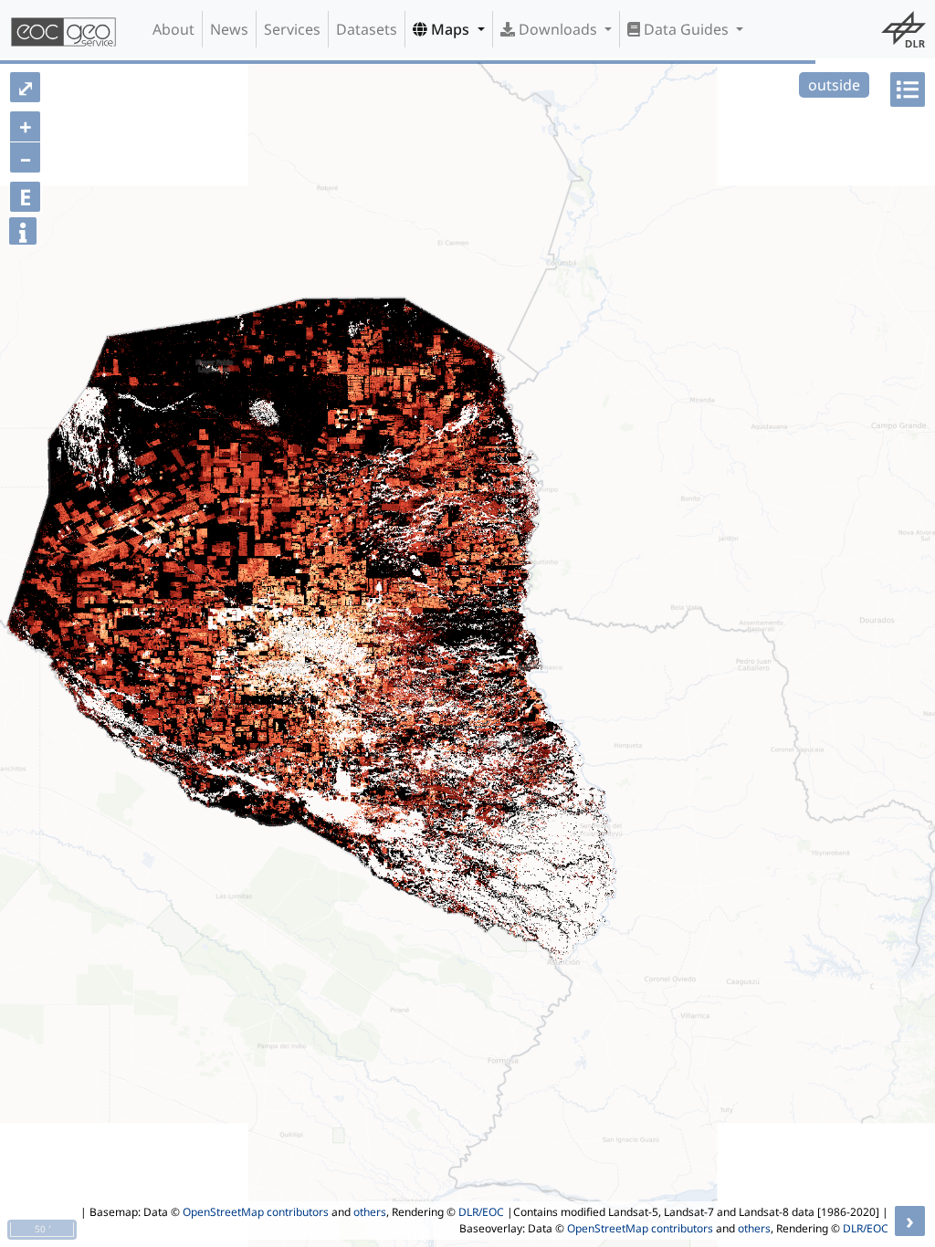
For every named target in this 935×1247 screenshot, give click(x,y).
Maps (450, 29)
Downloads (558, 29)
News (229, 29)
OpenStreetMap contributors (256, 1212)
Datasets (366, 29)
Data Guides (686, 29)
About (173, 29)
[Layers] (907, 89)
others (369, 1212)
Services (292, 29)
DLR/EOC (481, 1212)
